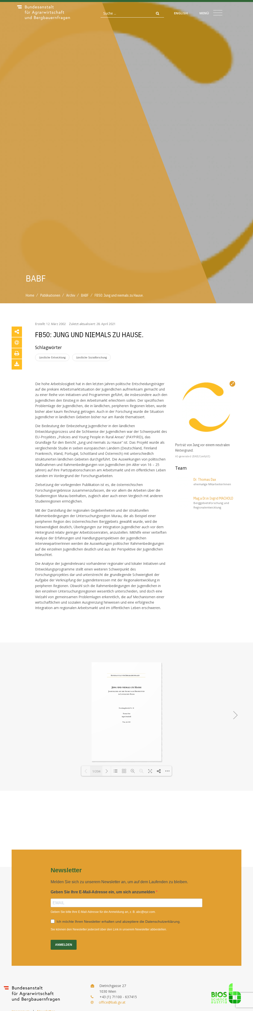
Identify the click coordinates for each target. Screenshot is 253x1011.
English (181, 13)
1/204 (96, 771)
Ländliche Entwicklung (52, 357)
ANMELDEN (63, 944)
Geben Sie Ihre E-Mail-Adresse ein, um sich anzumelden (103, 892)
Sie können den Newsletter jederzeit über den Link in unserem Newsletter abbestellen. (109, 929)
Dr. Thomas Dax (204, 479)
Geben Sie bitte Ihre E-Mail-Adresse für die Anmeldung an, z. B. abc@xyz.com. (103, 912)
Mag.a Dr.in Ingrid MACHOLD (213, 498)
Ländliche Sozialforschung (91, 357)
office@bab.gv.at (112, 1002)
